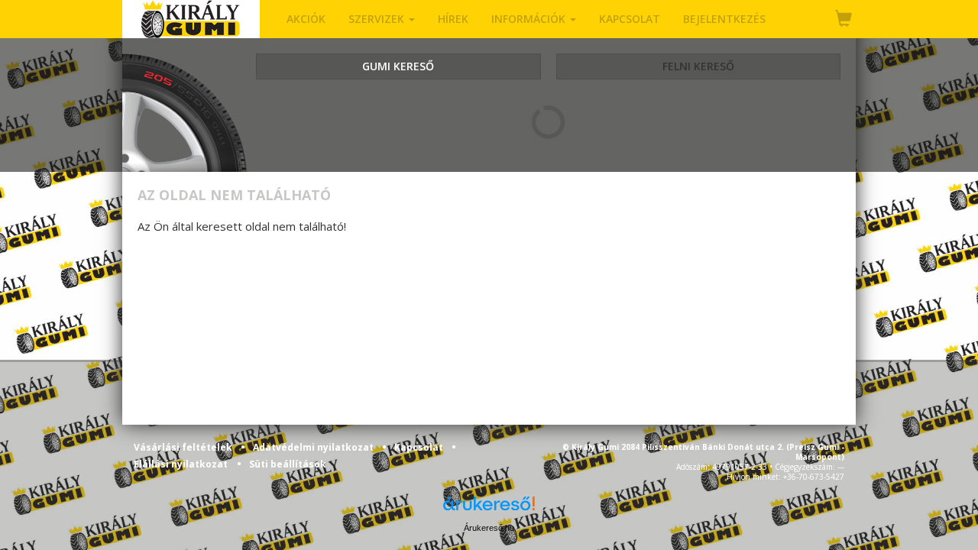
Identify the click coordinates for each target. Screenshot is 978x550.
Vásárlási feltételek (184, 447)
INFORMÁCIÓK (529, 18)
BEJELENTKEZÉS (724, 18)
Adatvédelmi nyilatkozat (314, 447)
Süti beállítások (287, 464)
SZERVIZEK (377, 18)
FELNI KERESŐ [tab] (698, 66)
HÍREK (453, 18)
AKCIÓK (306, 18)
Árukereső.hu (489, 527)
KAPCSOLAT (629, 18)
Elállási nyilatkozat (181, 464)
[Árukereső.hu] (489, 509)
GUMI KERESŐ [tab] (398, 66)
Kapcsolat (419, 447)
